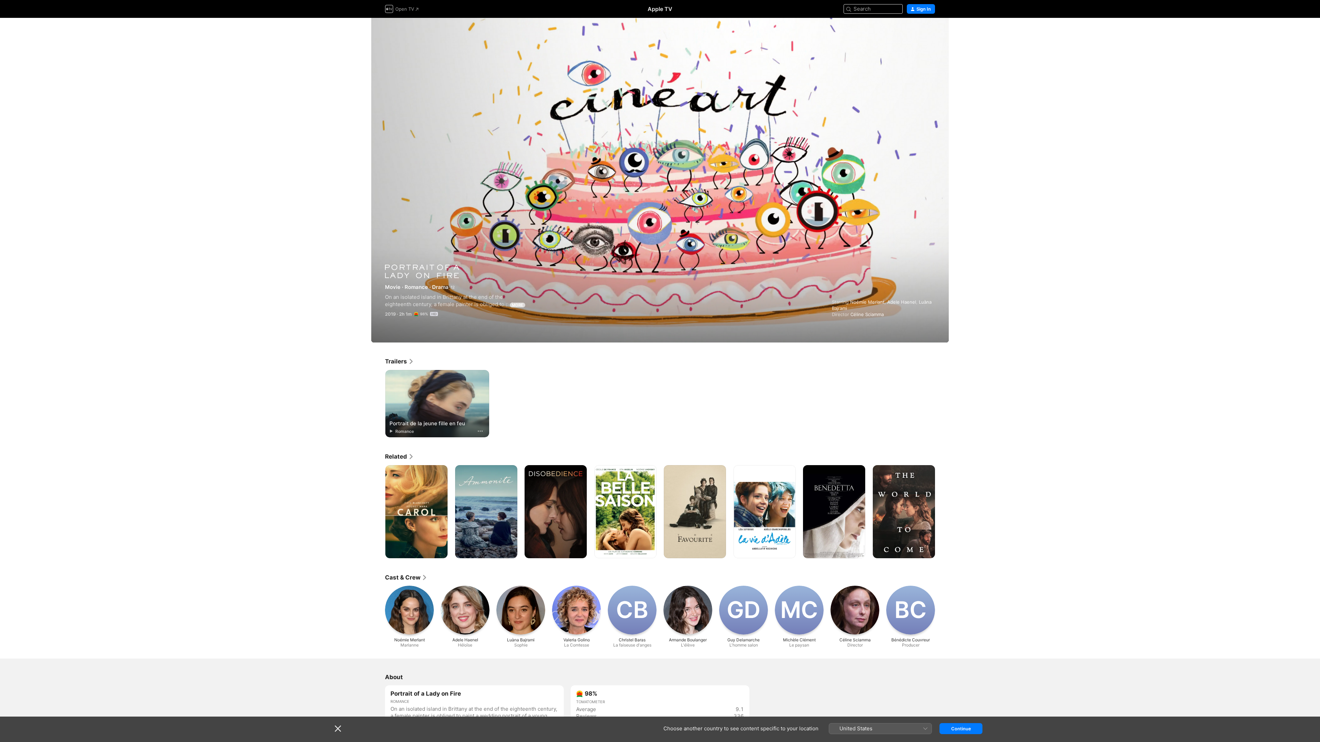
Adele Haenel (901, 302)
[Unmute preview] (930, 31)
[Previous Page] (378, 512)
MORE (517, 305)
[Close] (338, 729)
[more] (480, 431)
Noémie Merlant (867, 302)
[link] (399, 361)
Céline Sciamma (867, 314)
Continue (961, 728)
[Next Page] (942, 512)
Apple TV (660, 8)
